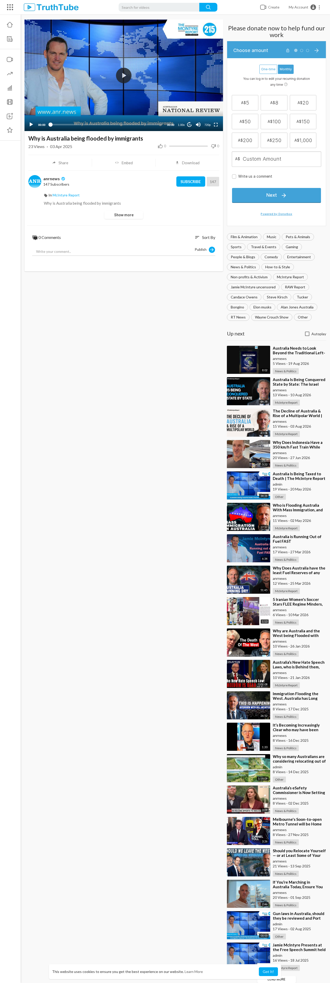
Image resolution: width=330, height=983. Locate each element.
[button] (305, 7)
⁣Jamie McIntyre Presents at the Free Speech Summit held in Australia (299, 949)
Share (63, 162)
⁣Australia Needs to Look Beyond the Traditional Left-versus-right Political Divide (299, 353)
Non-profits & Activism (249, 277)
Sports (236, 247)
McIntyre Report (290, 277)
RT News (238, 317)
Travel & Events (263, 247)
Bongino (237, 307)
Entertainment (299, 257)
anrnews (52, 178)
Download (191, 162)
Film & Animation (244, 237)
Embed (127, 162)
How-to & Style (277, 267)
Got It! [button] (268, 971)
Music (271, 237)
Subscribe (190, 181)
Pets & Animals (298, 237)
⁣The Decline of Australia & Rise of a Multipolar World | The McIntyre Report (297, 415)
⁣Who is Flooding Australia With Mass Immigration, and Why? (298, 510)
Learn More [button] (194, 971)
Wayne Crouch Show (271, 317)
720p (207, 124)
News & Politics (243, 267)
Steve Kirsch (277, 297)
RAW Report (295, 287)
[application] (123, 75)
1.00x (181, 124)
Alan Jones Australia (297, 307)
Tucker (302, 297)
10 (189, 125)
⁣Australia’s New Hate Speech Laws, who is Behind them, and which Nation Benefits (299, 667)
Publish (202, 249)
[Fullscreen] (215, 124)
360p (206, 112)
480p (206, 104)
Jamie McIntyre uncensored (253, 287)
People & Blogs (243, 257)
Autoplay (318, 334)
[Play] (31, 124)
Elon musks (262, 307)
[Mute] (198, 124)
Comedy (271, 257)
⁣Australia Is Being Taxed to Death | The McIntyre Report (299, 476)
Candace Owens (244, 297)
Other (303, 317)
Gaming (292, 247)
